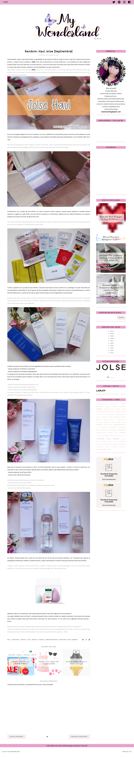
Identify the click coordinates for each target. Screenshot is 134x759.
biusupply (114, 406)
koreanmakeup (101, 430)
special (115, 444)
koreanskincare (51, 639)
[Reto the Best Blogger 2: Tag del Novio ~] (111, 232)
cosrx (116, 414)
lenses (104, 432)
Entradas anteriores (79, 736)
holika (105, 419)
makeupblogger (100, 436)
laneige (98, 432)
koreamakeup (112, 427)
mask (106, 435)
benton (108, 406)
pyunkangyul (122, 436)
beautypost (100, 406)
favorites (98, 419)
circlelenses (105, 411)
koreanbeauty (122, 427)
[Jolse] (111, 369)
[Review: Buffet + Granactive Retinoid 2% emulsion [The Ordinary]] (111, 303)
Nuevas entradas (16, 736)
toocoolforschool (106, 447)
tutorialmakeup (121, 447)
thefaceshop (122, 444)
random (75, 639)
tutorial (114, 446)
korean (41, 639)
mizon (114, 436)
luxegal (116, 432)
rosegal (109, 441)
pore (117, 435)
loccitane (110, 432)
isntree (23, 639)
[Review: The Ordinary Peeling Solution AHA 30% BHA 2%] (111, 272)
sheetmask (123, 441)
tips (100, 446)
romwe (103, 441)
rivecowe (123, 439)
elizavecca (122, 414)
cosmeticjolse (111, 414)
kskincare (62, 639)
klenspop (104, 427)
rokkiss (98, 441)
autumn (123, 403)
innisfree (15, 639)
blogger (99, 409)
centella (118, 409)
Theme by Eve (126, 751)
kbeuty (98, 427)
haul (9, 639)
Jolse (33, 62)
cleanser (111, 411)
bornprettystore (109, 409)
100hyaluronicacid (101, 404)
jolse (29, 639)
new (69, 639)
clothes (123, 411)
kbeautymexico (120, 424)
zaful (108, 449)
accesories (113, 403)
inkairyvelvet (99, 422)
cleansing (117, 411)
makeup (122, 432)
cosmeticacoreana (101, 414)
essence (110, 417)
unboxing (99, 449)
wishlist (104, 449)
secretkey (115, 441)
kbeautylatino (108, 424)
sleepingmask (108, 444)
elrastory (98, 417)
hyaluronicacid (121, 419)
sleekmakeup (99, 444)
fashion (123, 416)
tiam (97, 447)
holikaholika (112, 419)
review (115, 438)
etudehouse (116, 417)
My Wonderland (14, 751)
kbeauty (35, 639)
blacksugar (122, 406)
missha (110, 436)
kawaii (124, 422)
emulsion (104, 417)
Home (5, 2)
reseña (108, 438)
